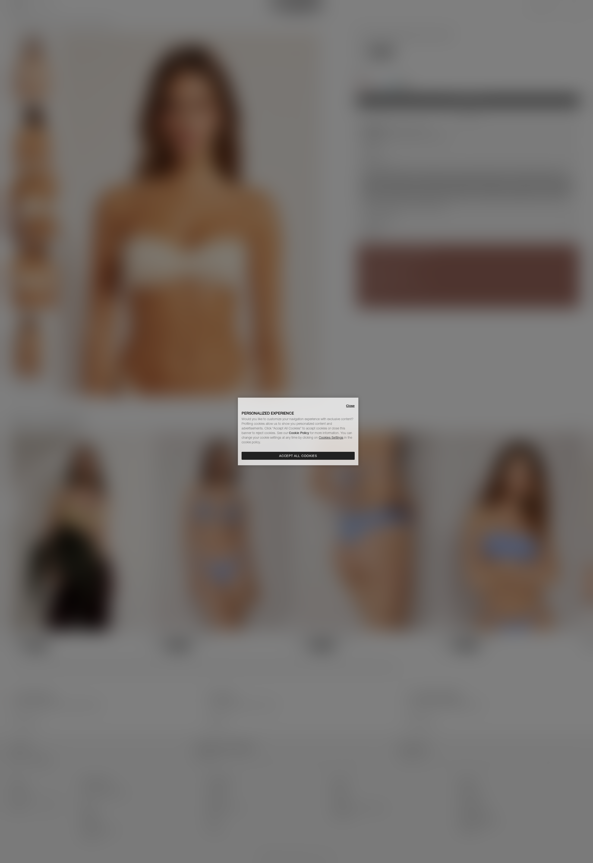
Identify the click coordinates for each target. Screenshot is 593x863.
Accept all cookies (298, 456)
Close (350, 406)
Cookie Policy (299, 433)
